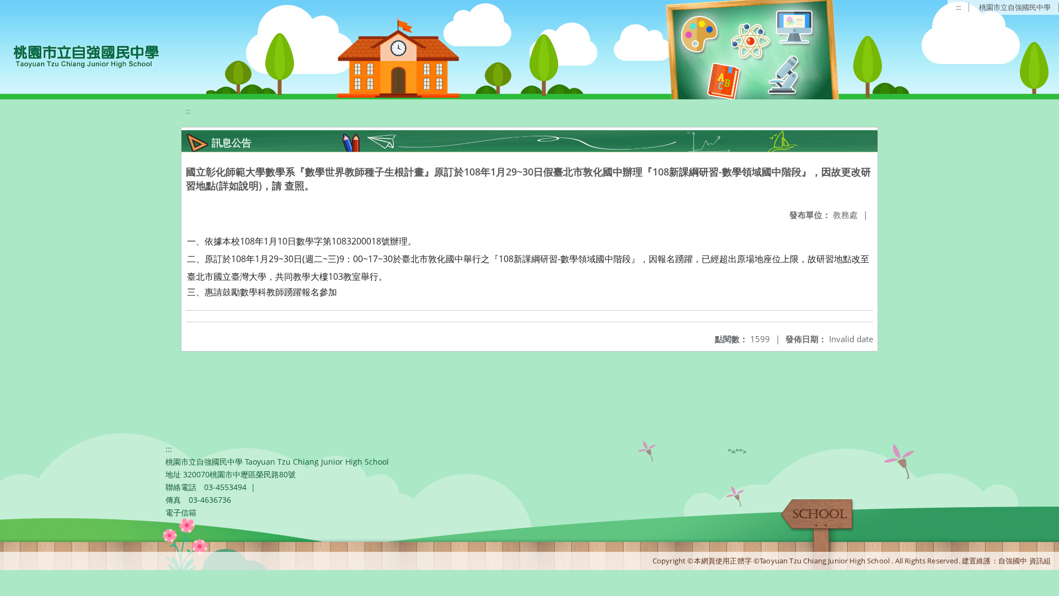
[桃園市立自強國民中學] (80, 55)
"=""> (737, 451)
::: (958, 7)
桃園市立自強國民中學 (1015, 7)
